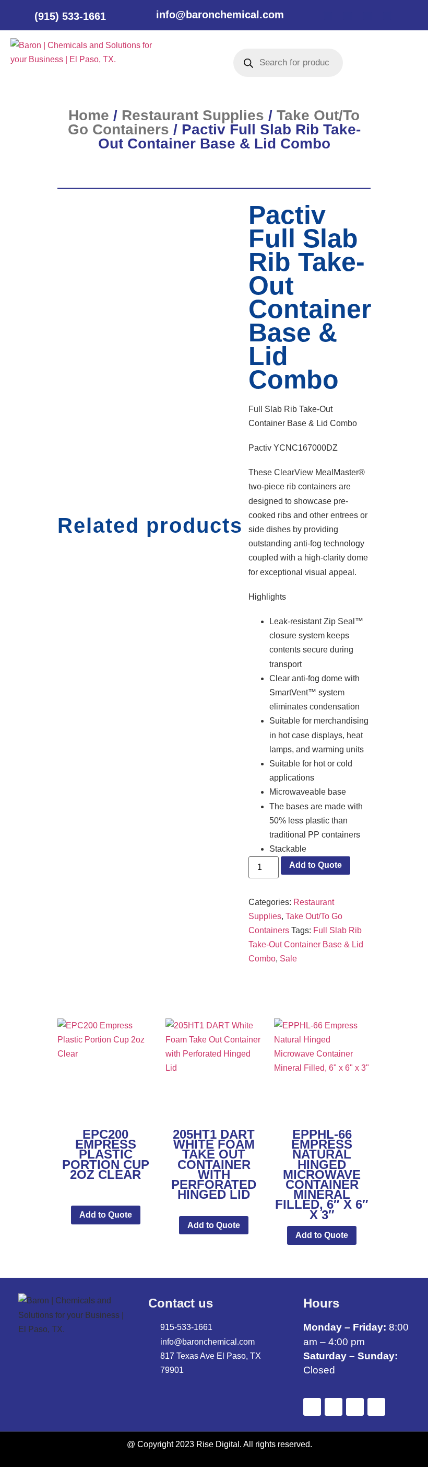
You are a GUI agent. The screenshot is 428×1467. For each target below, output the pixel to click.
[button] (186, 62)
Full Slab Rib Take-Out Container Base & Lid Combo (305, 944)
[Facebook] (328, 16)
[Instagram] (387, 16)
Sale (288, 958)
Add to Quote (315, 865)
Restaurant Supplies (193, 115)
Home (88, 115)
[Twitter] (347, 16)
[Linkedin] (367, 16)
